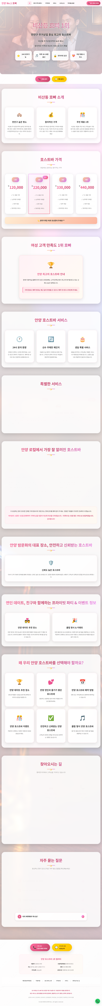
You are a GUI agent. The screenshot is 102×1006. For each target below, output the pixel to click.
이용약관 (38, 981)
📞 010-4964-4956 (93, 3)
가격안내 (47, 3)
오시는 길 (62, 3)
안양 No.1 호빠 (9, 3)
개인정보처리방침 (26, 981)
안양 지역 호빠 (37, 3)
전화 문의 (42, 79)
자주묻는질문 (71, 3)
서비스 (54, 3)
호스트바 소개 (48, 981)
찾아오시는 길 (76, 981)
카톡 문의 (59, 79)
